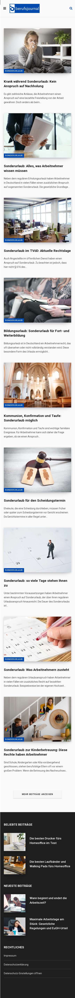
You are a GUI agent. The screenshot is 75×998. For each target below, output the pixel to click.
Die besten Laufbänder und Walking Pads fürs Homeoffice (50, 864)
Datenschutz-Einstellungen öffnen (23, 973)
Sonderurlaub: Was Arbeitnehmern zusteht (36, 670)
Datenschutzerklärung (16, 964)
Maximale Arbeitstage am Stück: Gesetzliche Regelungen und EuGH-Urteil (49, 923)
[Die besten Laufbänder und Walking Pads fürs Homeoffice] (17, 865)
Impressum (10, 955)
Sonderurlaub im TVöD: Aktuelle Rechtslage (37, 251)
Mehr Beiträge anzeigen (37, 794)
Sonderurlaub (14, 71)
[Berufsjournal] (25, 8)
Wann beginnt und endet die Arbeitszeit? (48, 900)
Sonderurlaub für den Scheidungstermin (34, 500)
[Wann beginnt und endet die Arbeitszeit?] (17, 903)
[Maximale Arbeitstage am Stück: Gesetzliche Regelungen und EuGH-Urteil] (17, 926)
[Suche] (71, 8)
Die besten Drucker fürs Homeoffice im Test (45, 841)
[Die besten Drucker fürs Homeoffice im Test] (17, 842)
